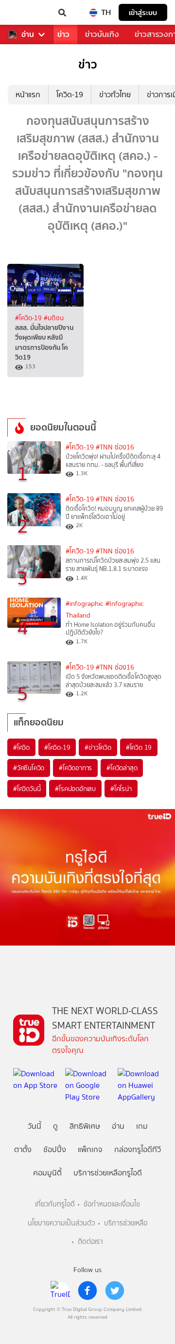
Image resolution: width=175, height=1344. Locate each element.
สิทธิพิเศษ (85, 1126)
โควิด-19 (69, 94)
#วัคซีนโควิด (28, 768)
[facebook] (87, 1290)
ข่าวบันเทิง (102, 34)
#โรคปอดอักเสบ (75, 788)
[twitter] (114, 1290)
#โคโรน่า (121, 788)
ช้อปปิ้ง (54, 1149)
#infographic (85, 604)
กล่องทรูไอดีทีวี (137, 1149)
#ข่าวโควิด (98, 747)
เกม (142, 1126)
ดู (55, 1126)
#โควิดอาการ (75, 768)
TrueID (27, 12)
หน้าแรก (28, 94)
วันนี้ (34, 1126)
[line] (60, 1290)
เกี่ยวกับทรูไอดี (55, 1204)
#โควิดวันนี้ (26, 788)
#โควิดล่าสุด (121, 768)
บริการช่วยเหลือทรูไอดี (107, 1172)
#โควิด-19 (29, 318)
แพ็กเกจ (90, 1149)
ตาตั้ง (23, 1149)
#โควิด (21, 747)
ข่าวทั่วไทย (115, 94)
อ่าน (27, 34)
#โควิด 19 (139, 747)
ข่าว (63, 34)
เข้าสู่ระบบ (143, 12)
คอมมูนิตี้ (47, 1172)
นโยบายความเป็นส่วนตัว (61, 1223)
